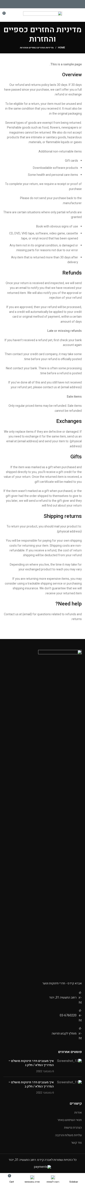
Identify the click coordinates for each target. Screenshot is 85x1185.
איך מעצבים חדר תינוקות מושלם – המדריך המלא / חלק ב (31, 1084)
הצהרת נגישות (73, 1128)
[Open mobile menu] (79, 14)
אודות (78, 1112)
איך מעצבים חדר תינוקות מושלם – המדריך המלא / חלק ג (31, 1063)
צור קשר (76, 1143)
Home (61, 47)
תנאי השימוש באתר (69, 1120)
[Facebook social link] (47, 4)
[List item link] (42, 1015)
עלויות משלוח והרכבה (68, 1135)
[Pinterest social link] (37, 4)
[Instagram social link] (42, 4)
